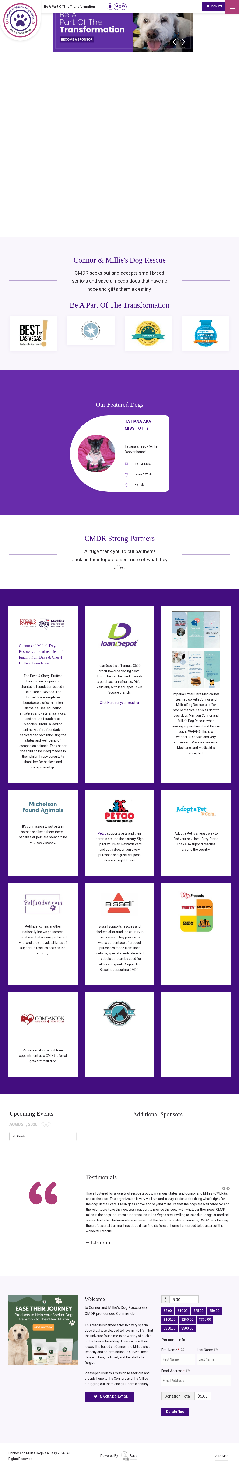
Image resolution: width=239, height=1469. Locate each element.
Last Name (205, 1343)
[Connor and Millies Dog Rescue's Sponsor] (43, 1323)
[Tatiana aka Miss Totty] (97, 454)
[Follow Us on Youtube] (123, 6)
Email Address (173, 1365)
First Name (170, 1343)
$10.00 (183, 1305)
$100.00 (170, 1313)
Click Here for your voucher (119, 703)
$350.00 (170, 1322)
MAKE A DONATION (113, 1390)
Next (183, 42)
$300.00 (205, 1313)
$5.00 (168, 1305)
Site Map (221, 1450)
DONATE (216, 6)
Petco (102, 833)
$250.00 (187, 1313)
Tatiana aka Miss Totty (138, 425)
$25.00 (198, 1305)
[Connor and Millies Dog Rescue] (20, 20)
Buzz (133, 1450)
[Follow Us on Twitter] (117, 6)
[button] (223, 1188)
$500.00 (187, 1322)
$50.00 (214, 1305)
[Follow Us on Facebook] (110, 6)
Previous (174, 42)
